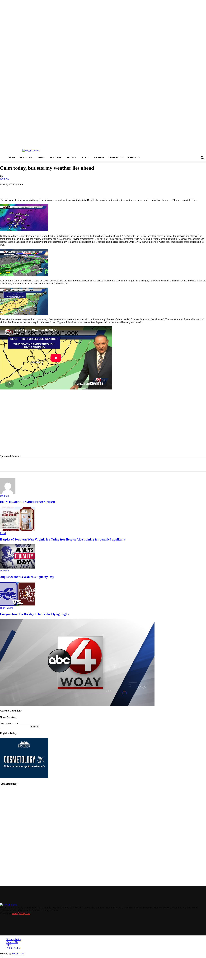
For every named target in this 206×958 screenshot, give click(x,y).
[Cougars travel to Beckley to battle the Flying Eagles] (17, 605)
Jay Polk (4, 178)
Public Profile (13, 948)
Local (3, 533)
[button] (202, 157)
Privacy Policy (13, 939)
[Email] (64, 189)
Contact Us (12, 942)
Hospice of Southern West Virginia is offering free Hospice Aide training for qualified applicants (63, 539)
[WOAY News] (31, 150)
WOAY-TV (18, 953)
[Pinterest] (75, 189)
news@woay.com (21, 913)
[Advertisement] (66, 425)
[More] (110, 189)
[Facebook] (29, 189)
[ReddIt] (87, 189)
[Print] (52, 189)
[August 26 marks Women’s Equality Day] (17, 567)
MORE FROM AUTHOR (41, 502)
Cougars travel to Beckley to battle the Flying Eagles (34, 614)
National (4, 570)
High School (6, 608)
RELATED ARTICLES (13, 502)
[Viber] (99, 189)
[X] (41, 189)
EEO (9, 945)
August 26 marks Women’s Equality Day (27, 577)
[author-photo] (7, 493)
